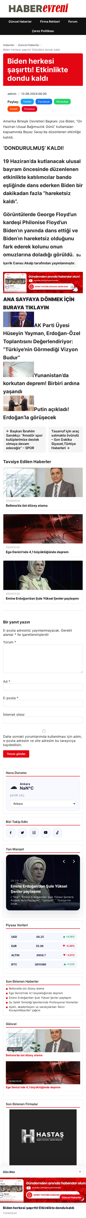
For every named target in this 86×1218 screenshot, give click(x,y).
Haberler (8, 45)
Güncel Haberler (20, 21)
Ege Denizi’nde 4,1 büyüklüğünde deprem (36, 993)
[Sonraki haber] (73, 861)
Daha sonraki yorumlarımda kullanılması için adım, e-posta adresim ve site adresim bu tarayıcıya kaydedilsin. (42, 740)
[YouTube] (46, 833)
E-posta (10, 698)
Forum (72, 21)
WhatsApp (62, 101)
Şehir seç (17, 795)
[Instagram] (34, 833)
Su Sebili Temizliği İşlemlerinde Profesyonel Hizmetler (43, 1002)
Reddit (14, 108)
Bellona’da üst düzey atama (26, 988)
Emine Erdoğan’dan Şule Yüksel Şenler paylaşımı (40, 997)
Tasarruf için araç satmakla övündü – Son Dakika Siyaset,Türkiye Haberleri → (65, 439)
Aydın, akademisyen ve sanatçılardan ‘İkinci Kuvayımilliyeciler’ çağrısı (36, 1008)
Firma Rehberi (50, 21)
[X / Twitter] (22, 833)
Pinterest (29, 108)
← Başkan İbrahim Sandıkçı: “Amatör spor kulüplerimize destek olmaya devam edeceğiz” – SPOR (24, 439)
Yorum (9, 642)
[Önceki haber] (64, 861)
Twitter (27, 101)
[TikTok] (57, 833)
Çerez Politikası (43, 31)
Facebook (44, 101)
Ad (6, 681)
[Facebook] (10, 833)
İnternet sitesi (13, 714)
